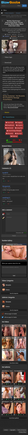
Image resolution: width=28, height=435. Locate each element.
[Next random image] (25, 251)
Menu (5, 10)
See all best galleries (14, 418)
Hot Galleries (6, 367)
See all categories (14, 293)
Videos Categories (7, 280)
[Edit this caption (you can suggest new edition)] (26, 29)
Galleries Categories (8, 297)
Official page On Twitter (10, 317)
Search (24, 5)
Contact (6, 430)
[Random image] (12, 377)
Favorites (7, 36)
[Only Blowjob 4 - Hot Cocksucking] (14, 251)
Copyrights (12, 430)
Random (22, 36)
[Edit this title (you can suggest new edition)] (23, 21)
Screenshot (14, 38)
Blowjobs (8, 34)
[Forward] (26, 156)
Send (14, 275)
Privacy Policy (22, 432)
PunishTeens (10, 117)
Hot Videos (5, 322)
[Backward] (2, 156)
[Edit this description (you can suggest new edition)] (25, 67)
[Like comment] (4, 181)
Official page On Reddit (11, 313)
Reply (24, 172)
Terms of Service (21, 430)
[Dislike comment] (8, 181)
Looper (14, 36)
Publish (14, 235)
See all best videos (14, 363)
